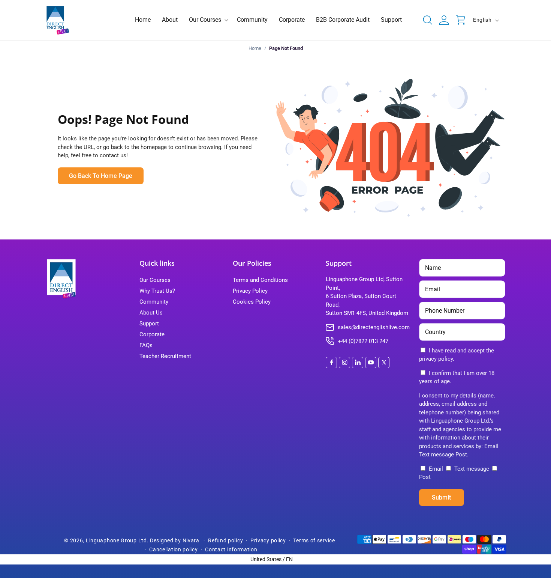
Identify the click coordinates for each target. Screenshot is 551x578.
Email (436, 468)
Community (153, 301)
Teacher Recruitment (165, 356)
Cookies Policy (252, 301)
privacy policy (436, 358)
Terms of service (314, 540)
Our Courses (155, 280)
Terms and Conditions (260, 280)
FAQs (146, 345)
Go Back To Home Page (100, 175)
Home (255, 48)
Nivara (191, 540)
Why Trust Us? (157, 290)
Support (149, 323)
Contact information (231, 549)
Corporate (152, 334)
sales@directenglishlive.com (374, 327)
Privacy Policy (250, 290)
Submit (441, 497)
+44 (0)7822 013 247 (363, 341)
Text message (472, 468)
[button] (207, 20)
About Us (151, 312)
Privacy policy (268, 540)
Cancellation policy (173, 549)
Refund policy (225, 540)
